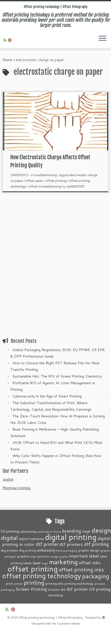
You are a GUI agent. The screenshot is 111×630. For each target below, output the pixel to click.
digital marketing (31, 538)
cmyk (86, 531)
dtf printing (96, 544)
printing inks (54, 583)
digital (9, 537)
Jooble (8, 479)
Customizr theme (68, 623)
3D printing (9, 531)
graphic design (88, 550)
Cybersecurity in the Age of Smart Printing (47, 396)
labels (27, 563)
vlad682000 (75, 186)
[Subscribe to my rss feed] (5, 40)
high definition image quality (49, 556)
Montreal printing (16, 487)
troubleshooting (46, 175)
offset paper (34, 180)
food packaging (66, 550)
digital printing (71, 537)
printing (34, 582)
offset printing (56, 180)
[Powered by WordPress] (103, 616)
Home (7, 59)
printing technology (79, 583)
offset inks (89, 562)
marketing (63, 561)
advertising (28, 531)
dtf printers (71, 544)
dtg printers (9, 550)
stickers (54, 589)
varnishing (55, 595)
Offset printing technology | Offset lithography (56, 7)
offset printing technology (41, 575)
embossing (46, 550)
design (101, 530)
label (94, 556)
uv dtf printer (74, 589)
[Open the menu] (102, 38)
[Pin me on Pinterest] (10, 40)
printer (18, 583)
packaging (95, 576)
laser (37, 563)
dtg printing (27, 550)
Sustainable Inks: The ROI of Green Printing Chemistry (57, 376)
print (9, 583)
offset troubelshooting (45, 186)
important (78, 556)
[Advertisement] (55, 280)
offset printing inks (81, 569)
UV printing (99, 589)
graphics (23, 556)
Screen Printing (31, 589)
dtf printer (47, 544)
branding (71, 530)
